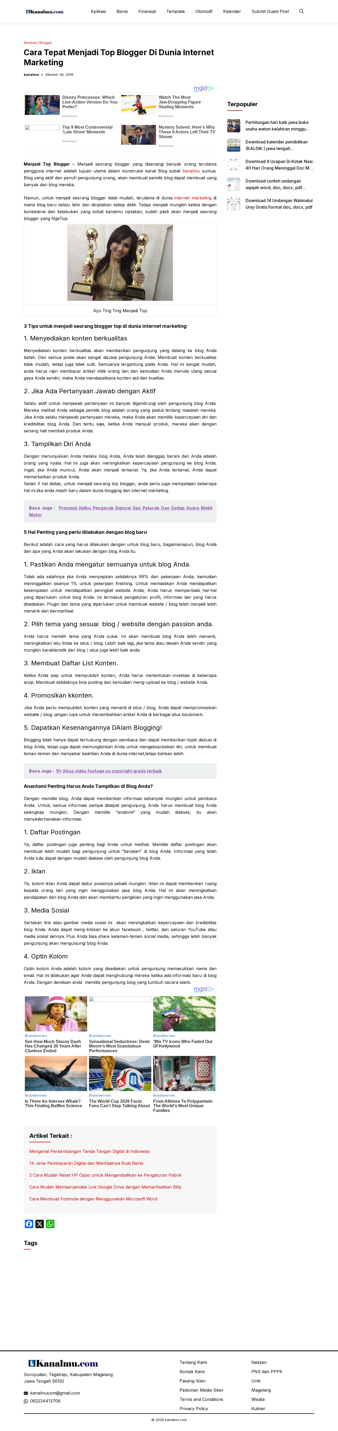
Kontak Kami (192, 1371)
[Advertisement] (270, 67)
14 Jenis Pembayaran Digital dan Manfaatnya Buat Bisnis (86, 1163)
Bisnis (122, 11)
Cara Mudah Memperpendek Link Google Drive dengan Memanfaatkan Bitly (105, 1187)
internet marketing (193, 197)
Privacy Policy (194, 1408)
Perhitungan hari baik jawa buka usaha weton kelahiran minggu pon (277, 129)
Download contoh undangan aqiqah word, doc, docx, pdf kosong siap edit (274, 187)
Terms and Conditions (201, 1399)
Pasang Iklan (192, 1380)
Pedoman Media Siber (202, 1390)
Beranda (30, 43)
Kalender (232, 11)
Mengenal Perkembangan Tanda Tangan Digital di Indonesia (89, 1151)
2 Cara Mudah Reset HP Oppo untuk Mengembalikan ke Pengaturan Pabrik (105, 1175)
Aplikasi (98, 11)
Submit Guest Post (270, 11)
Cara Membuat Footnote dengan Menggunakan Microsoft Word (93, 1198)
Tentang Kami (193, 1362)
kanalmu (31, 74)
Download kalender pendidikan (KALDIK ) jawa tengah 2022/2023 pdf (277, 148)
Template (175, 11)
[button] (301, 11)
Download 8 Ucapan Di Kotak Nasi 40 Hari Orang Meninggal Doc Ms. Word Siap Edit (279, 168)
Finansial (147, 11)
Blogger (45, 43)
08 (32, 1401)
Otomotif (204, 11)
